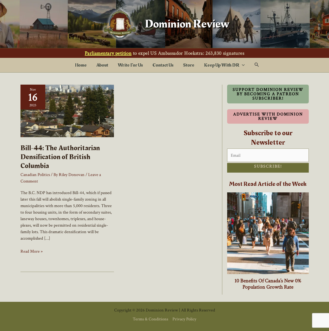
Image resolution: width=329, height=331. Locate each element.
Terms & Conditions (150, 319)
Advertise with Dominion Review (268, 116)
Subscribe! (268, 166)
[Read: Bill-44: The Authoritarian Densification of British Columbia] (67, 110)
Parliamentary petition (108, 53)
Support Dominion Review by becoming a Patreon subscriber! (268, 94)
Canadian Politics (35, 174)
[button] (242, 65)
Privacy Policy (184, 319)
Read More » (31, 251)
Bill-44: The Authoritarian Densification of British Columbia (60, 157)
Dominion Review (187, 24)
